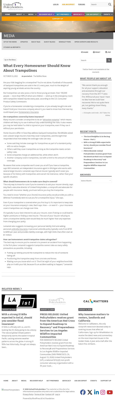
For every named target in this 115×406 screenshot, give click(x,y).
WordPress (36, 398)
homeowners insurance (29, 112)
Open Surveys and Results (86, 42)
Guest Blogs (49, 42)
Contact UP (49, 394)
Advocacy (77, 14)
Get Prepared (63, 14)
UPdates (24, 42)
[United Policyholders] (13, 6)
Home (7, 14)
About (19, 14)
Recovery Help (45, 14)
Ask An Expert (68, 4)
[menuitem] (55, 4)
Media (30, 14)
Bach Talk (35, 42)
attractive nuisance (51, 119)
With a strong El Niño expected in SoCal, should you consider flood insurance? (97, 145)
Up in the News (10, 42)
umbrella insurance (19, 229)
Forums (81, 4)
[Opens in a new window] (11, 389)
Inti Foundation (48, 398)
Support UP (57, 19)
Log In (56, 4)
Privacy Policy (28, 394)
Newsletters (65, 42)
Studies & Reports (11, 47)
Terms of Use (39, 394)
